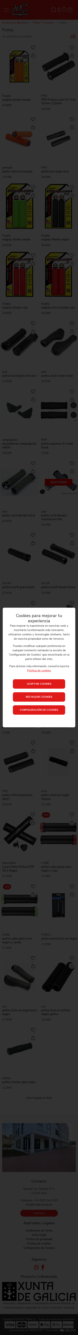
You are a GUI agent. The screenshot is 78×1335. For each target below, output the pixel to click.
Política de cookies (39, 671)
